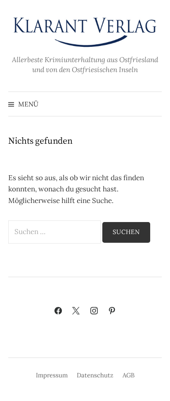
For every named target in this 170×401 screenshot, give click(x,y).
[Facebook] (58, 311)
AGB (129, 375)
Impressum (52, 375)
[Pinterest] (112, 311)
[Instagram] (94, 311)
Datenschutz (95, 375)
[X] (76, 311)
